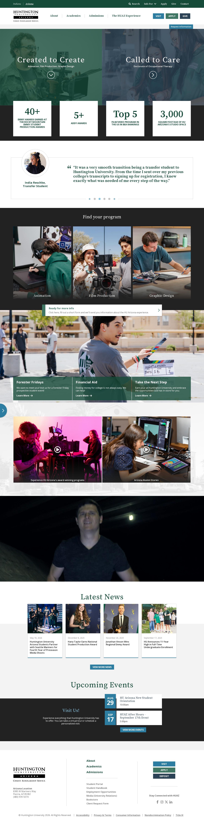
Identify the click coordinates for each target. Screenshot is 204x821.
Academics (73, 16)
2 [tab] (100, 199)
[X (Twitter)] (166, 802)
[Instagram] (162, 802)
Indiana (17, 3)
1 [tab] (95, 199)
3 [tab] (104, 199)
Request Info (181, 26)
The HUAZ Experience (126, 16)
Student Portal (94, 784)
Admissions (96, 16)
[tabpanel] (102, 177)
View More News (102, 667)
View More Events (133, 729)
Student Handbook (96, 787)
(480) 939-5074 (20, 796)
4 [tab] (109, 199)
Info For (148, 3)
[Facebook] (157, 802)
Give (173, 3)
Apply (164, 3)
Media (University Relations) (101, 795)
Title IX (179, 815)
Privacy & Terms (102, 815)
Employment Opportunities (101, 791)
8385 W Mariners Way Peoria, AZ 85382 (24, 793)
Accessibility (83, 815)
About (54, 16)
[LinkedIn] (170, 802)
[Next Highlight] (115, 199)
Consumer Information (128, 815)
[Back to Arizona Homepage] (26, 16)
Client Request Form (97, 803)
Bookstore (92, 799)
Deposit (164, 776)
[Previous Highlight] (89, 199)
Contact (185, 3)
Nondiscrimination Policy (158, 815)
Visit (158, 16)
